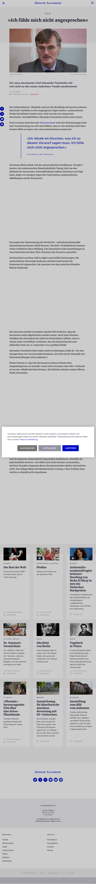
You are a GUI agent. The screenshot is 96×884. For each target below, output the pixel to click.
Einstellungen (49, 448)
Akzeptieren (70, 448)
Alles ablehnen (27, 448)
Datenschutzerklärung (28, 439)
